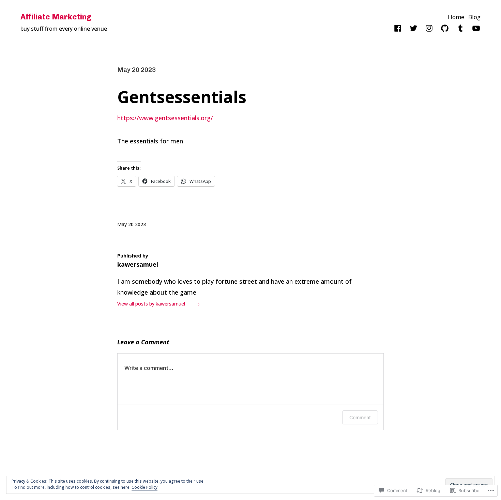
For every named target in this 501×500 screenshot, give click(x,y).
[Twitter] (413, 28)
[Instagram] (429, 28)
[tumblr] (460, 28)
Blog (474, 17)
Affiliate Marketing (55, 16)
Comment (360, 417)
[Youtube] (476, 28)
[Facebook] (397, 28)
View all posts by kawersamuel (151, 303)
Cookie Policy (144, 487)
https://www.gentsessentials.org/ (165, 118)
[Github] (444, 28)
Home (456, 17)
